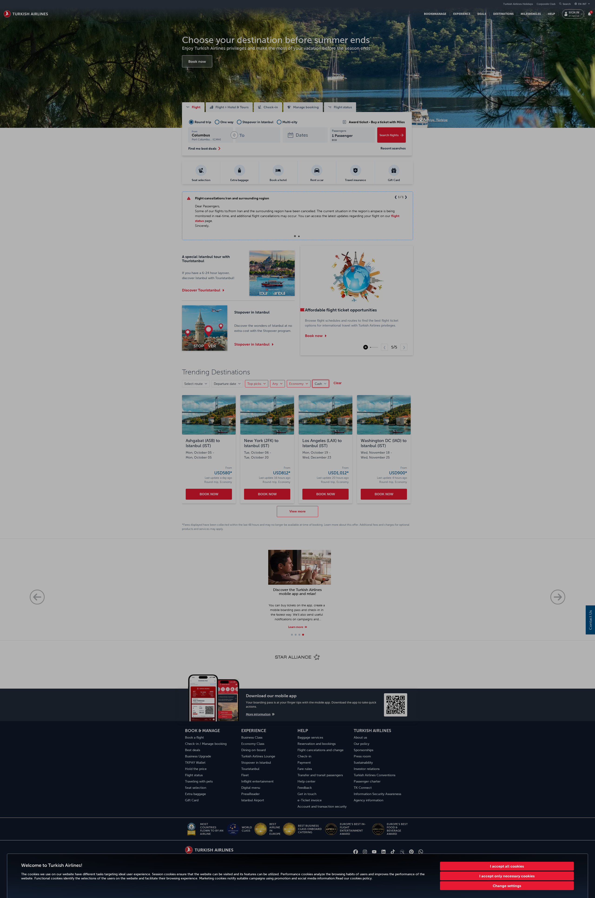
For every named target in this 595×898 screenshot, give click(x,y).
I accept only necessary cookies (507, 876)
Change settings (507, 886)
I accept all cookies (507, 866)
